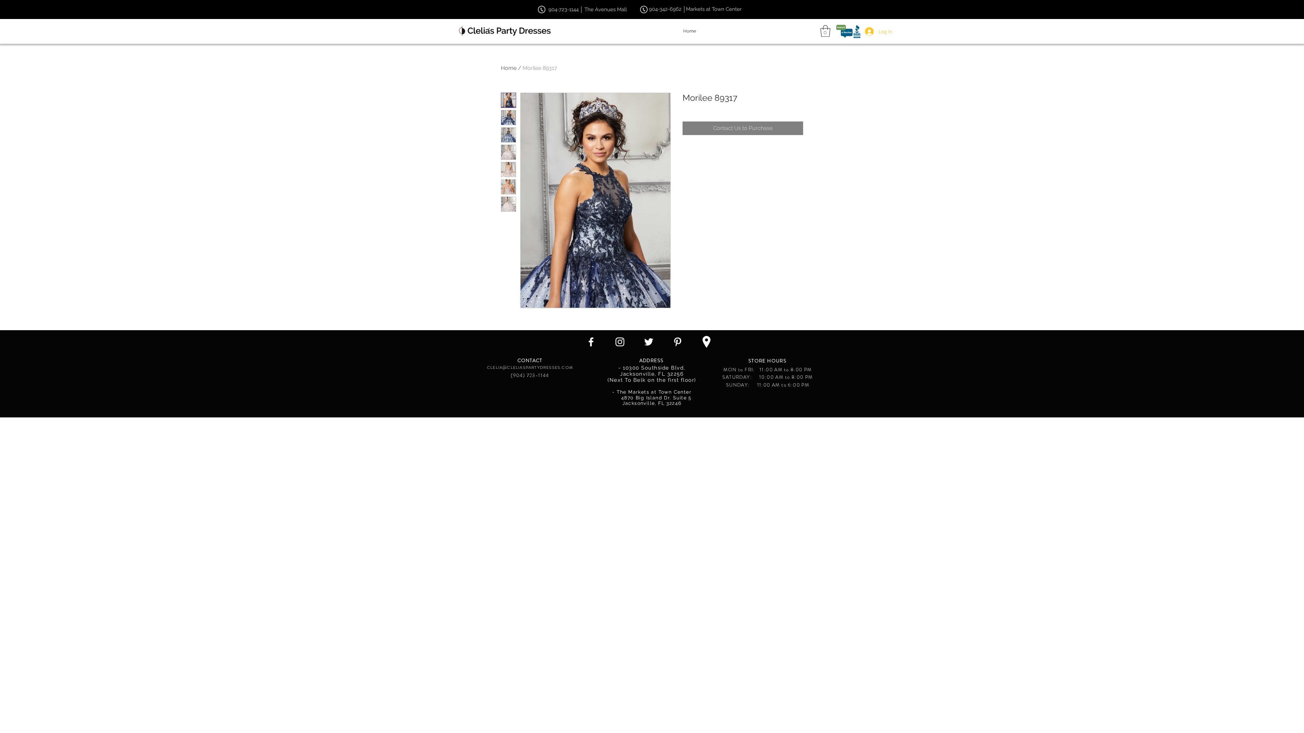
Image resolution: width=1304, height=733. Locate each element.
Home (509, 68)
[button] (825, 31)
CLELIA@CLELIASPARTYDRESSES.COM (530, 367)
